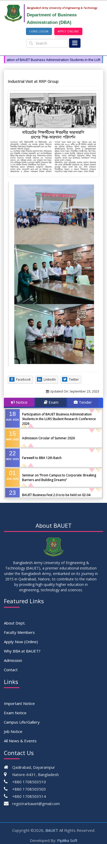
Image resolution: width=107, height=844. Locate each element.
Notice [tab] (21, 402)
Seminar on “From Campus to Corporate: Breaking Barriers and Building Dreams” (59, 477)
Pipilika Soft (67, 840)
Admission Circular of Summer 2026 (48, 438)
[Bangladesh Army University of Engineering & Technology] (15, 13)
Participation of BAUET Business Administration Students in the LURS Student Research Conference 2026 (59, 419)
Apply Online (68, 31)
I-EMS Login (39, 31)
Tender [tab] (85, 402)
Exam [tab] (53, 402)
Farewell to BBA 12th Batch (42, 458)
